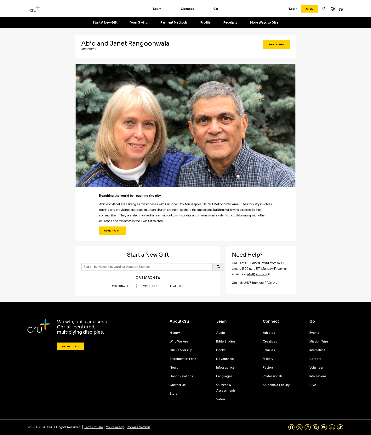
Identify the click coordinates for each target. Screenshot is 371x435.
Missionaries (121, 285)
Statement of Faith (183, 359)
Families (269, 350)
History (175, 333)
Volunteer (316, 367)
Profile (205, 22)
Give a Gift (276, 44)
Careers (315, 359)
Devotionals (225, 359)
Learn (157, 9)
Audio (220, 333)
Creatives (270, 341)
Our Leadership (181, 350)
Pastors (268, 367)
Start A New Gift (105, 22)
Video (220, 399)
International (318, 376)
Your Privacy (115, 427)
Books (220, 350)
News (174, 367)
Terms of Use (93, 427)
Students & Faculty (276, 385)
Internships (317, 350)
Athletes (269, 333)
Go (215, 9)
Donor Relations (181, 376)
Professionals (273, 376)
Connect (187, 9)
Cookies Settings (138, 427)
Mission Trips (318, 341)
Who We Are (179, 341)
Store (174, 393)
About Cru (70, 346)
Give (309, 8)
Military (268, 359)
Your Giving (139, 22)
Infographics (225, 367)
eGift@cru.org (257, 274)
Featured (177, 285)
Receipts (230, 22)
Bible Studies (225, 341)
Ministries (150, 285)
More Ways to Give (264, 22)
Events (314, 333)
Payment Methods (174, 22)
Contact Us (178, 385)
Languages (224, 376)
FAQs (268, 283)
